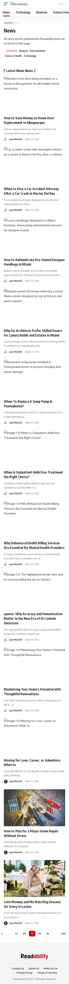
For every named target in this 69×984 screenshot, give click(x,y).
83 (48, 933)
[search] (52, 4)
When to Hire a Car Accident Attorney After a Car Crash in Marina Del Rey (31, 191)
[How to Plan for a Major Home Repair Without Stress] (34, 807)
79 (16, 933)
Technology (30, 55)
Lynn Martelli (15, 139)
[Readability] (19, 4)
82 (40, 933)
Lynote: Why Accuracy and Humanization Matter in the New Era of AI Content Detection (33, 618)
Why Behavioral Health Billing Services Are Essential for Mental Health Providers (34, 545)
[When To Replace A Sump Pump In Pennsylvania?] (34, 378)
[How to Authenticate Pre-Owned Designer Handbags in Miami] (34, 236)
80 (24, 933)
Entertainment (37, 50)
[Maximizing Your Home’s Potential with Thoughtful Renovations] (34, 665)
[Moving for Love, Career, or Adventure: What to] (34, 736)
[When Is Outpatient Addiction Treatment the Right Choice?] (34, 448)
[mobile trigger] (7, 4)
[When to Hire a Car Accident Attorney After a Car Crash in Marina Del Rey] (34, 165)
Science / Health (13, 55)
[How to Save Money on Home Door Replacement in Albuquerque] (34, 94)
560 (63, 933)
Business (23, 50)
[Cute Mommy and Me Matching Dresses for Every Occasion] (34, 878)
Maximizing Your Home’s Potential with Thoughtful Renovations (32, 691)
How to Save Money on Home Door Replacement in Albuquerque (29, 120)
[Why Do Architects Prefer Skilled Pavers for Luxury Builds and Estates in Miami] (34, 307)
